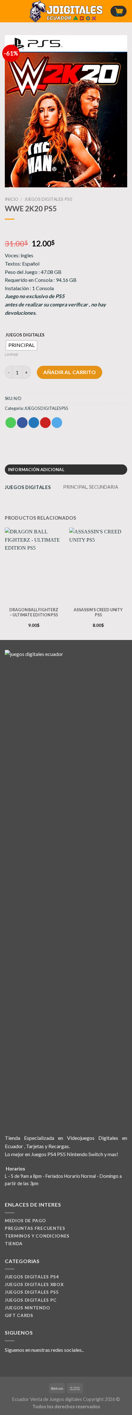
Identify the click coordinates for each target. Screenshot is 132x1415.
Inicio (11, 199)
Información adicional (36, 469)
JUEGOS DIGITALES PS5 (48, 199)
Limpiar (11, 354)
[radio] (21, 345)
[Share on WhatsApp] (10, 422)
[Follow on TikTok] (24, 1365)
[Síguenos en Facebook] (8, 1365)
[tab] (66, 469)
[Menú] (8, 11)
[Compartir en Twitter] (34, 422)
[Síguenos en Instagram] (16, 1365)
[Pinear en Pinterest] (45, 422)
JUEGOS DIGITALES (25, 335)
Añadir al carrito (69, 372)
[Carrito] (119, 11)
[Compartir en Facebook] (22, 422)
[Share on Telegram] (57, 422)
